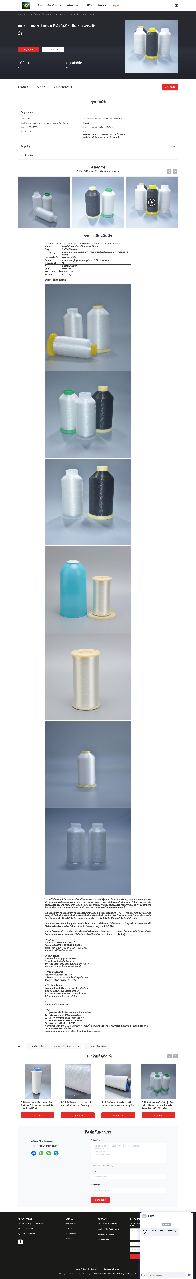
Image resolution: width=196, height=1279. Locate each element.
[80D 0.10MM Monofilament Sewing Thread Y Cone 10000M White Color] (98, 202)
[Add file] (143, 1275)
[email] (33, 1153)
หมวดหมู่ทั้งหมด (103, 1239)
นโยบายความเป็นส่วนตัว (111, 1269)
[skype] (56, 1153)
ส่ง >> (136, 1257)
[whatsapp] (41, 1153)
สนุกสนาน (28, 49)
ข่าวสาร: (96, 1140)
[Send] (189, 1275)
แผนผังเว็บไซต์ (81, 1269)
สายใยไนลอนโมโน (38, 1046)
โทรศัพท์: (96, 1185)
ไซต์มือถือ (94, 1269)
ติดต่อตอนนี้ (100, 1200)
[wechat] (48, 1153)
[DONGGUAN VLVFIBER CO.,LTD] (26, 5)
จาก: (94, 1171)
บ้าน (20, 14)
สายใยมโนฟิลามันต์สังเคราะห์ (66, 1046)
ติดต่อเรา (69, 1239)
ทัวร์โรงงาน (70, 1228)
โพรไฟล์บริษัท (71, 1223)
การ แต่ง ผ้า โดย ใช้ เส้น (97, 1046)
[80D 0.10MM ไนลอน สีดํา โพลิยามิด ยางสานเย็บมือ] (151, 46)
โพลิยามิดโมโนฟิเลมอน (44, 14)
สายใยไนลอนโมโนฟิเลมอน (107, 1224)
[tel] (63, 1153)
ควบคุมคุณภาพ (71, 1234)
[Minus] (189, 1216)
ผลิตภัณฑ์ (28, 14)
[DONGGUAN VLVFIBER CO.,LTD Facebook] (20, 1242)
